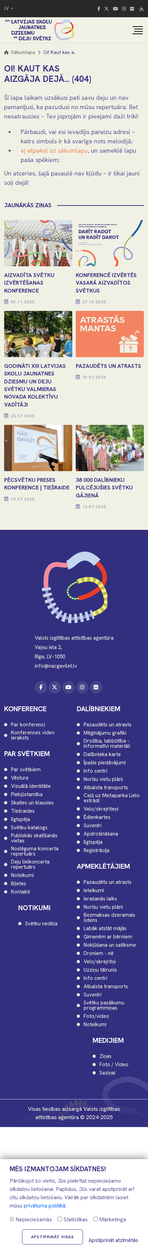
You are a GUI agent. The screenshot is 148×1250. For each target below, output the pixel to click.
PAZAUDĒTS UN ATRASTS (108, 366)
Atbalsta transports (106, 787)
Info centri (95, 771)
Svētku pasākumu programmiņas (104, 1005)
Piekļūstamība (27, 794)
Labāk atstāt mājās (105, 928)
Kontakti (20, 892)
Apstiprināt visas (52, 1237)
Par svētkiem (26, 769)
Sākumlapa (22, 52)
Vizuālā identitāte (31, 786)
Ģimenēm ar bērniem (108, 936)
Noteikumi (22, 875)
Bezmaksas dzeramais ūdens (109, 918)
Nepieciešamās (33, 1219)
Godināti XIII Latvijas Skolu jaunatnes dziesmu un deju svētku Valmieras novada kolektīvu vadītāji (35, 385)
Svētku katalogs (29, 827)
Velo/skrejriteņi (101, 809)
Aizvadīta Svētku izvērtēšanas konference (29, 282)
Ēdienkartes (97, 817)
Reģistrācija (96, 850)
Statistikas (75, 1219)
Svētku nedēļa (41, 923)
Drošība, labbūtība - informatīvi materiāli (107, 743)
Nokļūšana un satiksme (110, 945)
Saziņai (107, 1073)
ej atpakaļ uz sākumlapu (54, 150)
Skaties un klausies (32, 802)
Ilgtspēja (20, 819)
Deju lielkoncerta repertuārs (30, 864)
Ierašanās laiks (100, 898)
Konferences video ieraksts (33, 735)
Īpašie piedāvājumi (105, 762)
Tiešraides (23, 811)
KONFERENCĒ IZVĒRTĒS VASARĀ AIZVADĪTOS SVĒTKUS (106, 282)
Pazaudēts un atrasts (107, 724)
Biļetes (18, 883)
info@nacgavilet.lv (56, 665)
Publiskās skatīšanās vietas (34, 838)
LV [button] (7, 8)
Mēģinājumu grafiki (105, 733)
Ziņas (105, 1056)
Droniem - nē (99, 953)
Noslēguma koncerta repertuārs (35, 851)
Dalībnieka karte (102, 754)
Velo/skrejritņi (100, 961)
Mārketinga (112, 1219)
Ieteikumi (94, 890)
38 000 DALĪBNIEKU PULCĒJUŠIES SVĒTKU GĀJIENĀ (104, 487)
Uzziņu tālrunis (100, 970)
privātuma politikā (44, 1205)
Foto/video (96, 1016)
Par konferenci (28, 724)
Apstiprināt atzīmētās (113, 1240)
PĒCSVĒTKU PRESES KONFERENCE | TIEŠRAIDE (37, 483)
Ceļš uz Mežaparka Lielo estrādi (112, 798)
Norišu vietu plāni (103, 779)
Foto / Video (113, 1064)
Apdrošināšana (101, 834)
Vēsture (20, 778)
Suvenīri (93, 825)
